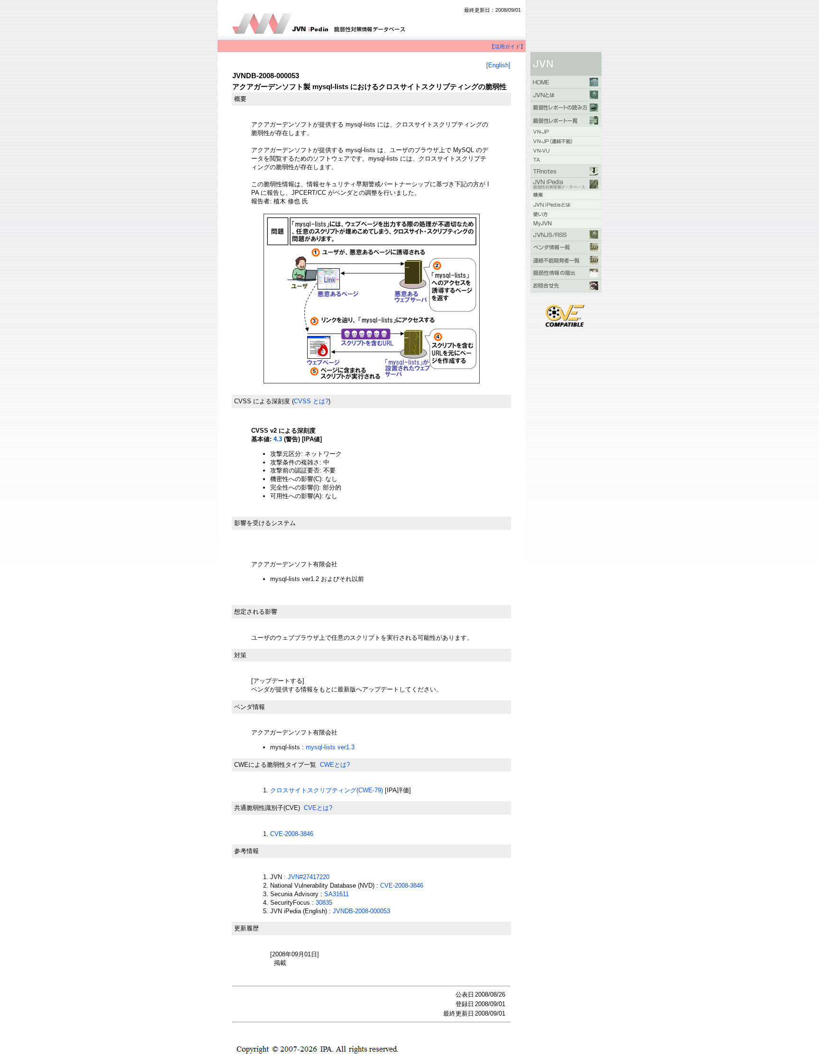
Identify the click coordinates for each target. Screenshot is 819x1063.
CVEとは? (318, 807)
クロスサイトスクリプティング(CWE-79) (326, 790)
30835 (324, 902)
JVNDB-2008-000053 (361, 911)
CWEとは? (335, 764)
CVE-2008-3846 (291, 833)
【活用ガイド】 (507, 46)
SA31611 (336, 894)
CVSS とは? (311, 401)
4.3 (277, 439)
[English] (498, 65)
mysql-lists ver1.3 (330, 747)
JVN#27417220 (308, 877)
